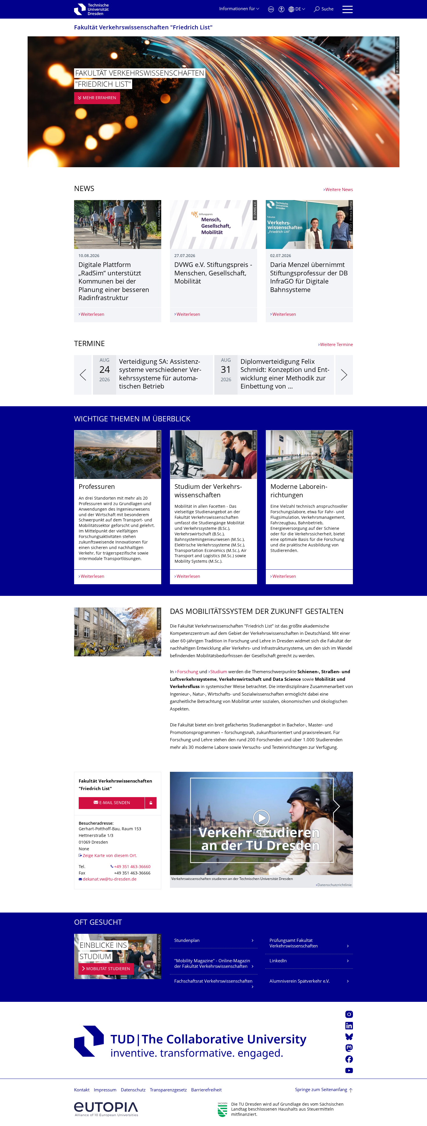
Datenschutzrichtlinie (334, 885)
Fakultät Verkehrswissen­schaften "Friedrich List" (143, 28)
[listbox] (213, 375)
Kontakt (81, 1090)
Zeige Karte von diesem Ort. (110, 856)
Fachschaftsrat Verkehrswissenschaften (213, 981)
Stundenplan (187, 941)
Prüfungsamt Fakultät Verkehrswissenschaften (294, 944)
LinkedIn (278, 961)
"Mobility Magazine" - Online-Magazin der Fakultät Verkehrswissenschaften (212, 964)
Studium (218, 672)
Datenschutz (133, 1090)
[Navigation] (347, 9)
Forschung (187, 672)
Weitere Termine (336, 345)
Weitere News (339, 190)
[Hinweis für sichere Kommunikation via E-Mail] (151, 803)
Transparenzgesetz (168, 1090)
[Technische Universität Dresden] (91, 9)
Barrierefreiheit (206, 1090)
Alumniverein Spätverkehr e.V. (300, 981)
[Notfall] (271, 9)
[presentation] (83, 375)
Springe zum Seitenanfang (321, 1090)
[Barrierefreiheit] (281, 9)
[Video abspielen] (261, 823)
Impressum (105, 1090)
